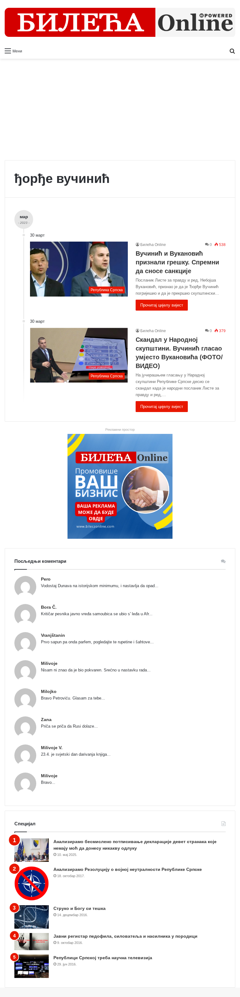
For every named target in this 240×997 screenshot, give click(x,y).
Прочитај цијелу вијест (161, 305)
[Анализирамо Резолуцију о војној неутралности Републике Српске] (31, 883)
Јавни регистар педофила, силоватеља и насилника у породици (125, 936)
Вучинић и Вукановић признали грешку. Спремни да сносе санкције (177, 262)
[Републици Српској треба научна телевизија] (31, 966)
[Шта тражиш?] (232, 51)
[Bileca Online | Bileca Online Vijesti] (120, 22)
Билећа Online (153, 245)
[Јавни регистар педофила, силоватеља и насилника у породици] (31, 941)
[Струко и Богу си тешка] (31, 917)
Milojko (49, 691)
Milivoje (49, 663)
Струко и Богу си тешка (79, 908)
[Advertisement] (120, 111)
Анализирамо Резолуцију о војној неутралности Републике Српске (127, 869)
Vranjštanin (53, 635)
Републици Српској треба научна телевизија (102, 957)
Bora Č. (49, 607)
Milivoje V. (51, 747)
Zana (46, 719)
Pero (46, 579)
